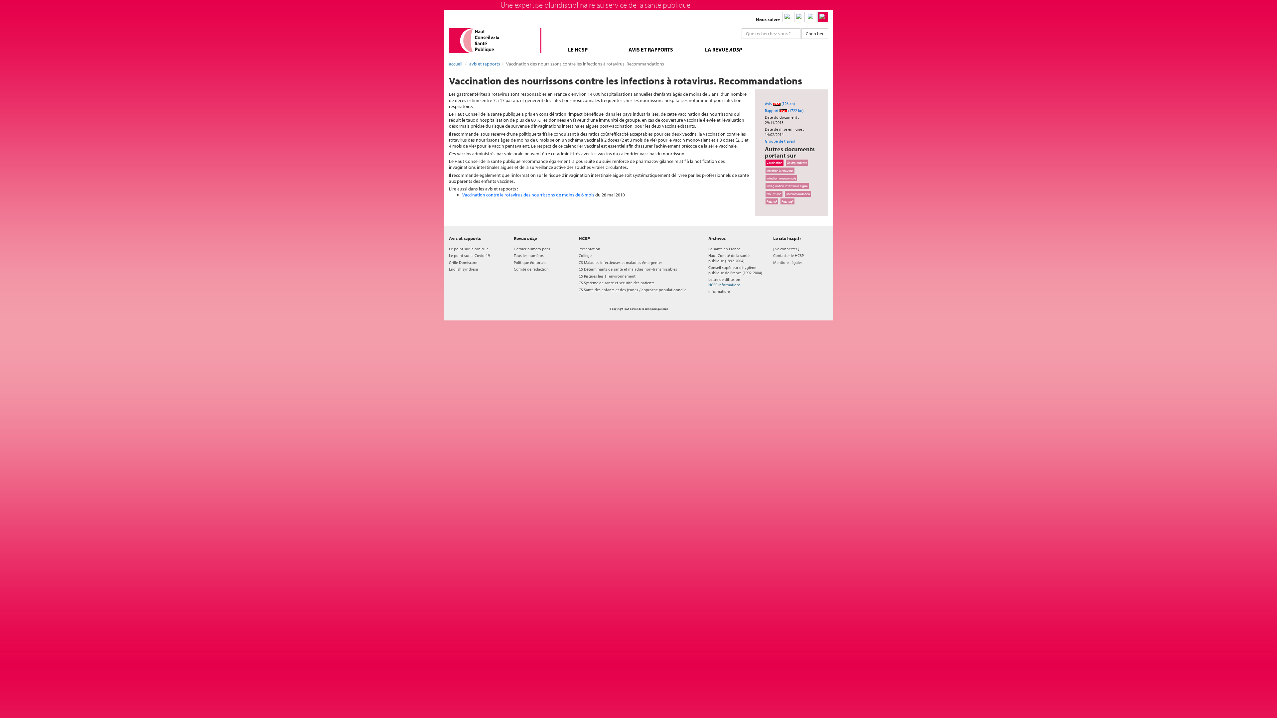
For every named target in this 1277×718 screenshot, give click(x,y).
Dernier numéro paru (532, 248)
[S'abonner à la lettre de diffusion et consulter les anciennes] (822, 17)
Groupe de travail (780, 141)
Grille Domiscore (463, 262)
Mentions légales (787, 262)
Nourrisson (774, 194)
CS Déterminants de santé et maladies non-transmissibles (628, 269)
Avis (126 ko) (780, 103)
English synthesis (464, 269)
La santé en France (724, 248)
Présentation (589, 248)
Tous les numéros (529, 255)
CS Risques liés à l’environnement (607, 276)
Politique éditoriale (530, 262)
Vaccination (774, 163)
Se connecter (786, 248)
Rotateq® (787, 201)
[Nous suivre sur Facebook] (811, 17)
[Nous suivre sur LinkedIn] (787, 17)
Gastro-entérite (797, 163)
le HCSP (578, 49)
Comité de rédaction (531, 269)
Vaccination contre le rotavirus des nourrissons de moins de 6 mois (528, 195)
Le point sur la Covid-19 (469, 255)
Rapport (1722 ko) (784, 110)
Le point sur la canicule (469, 248)
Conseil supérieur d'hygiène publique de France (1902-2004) (735, 270)
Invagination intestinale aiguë (787, 186)
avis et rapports (651, 49)
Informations (719, 291)
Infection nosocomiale (781, 178)
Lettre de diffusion (724, 282)
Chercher (815, 34)
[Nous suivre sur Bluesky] (799, 17)
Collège (585, 255)
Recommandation (798, 194)
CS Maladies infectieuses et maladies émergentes (620, 262)
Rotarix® (772, 201)
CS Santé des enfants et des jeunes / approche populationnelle (632, 289)
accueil (455, 64)
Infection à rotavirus (780, 171)
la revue (723, 49)
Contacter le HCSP (788, 255)
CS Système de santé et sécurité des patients (616, 282)
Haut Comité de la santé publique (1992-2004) (729, 258)
